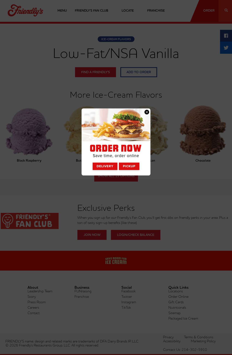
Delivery (105, 166)
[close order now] (146, 112)
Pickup (129, 166)
